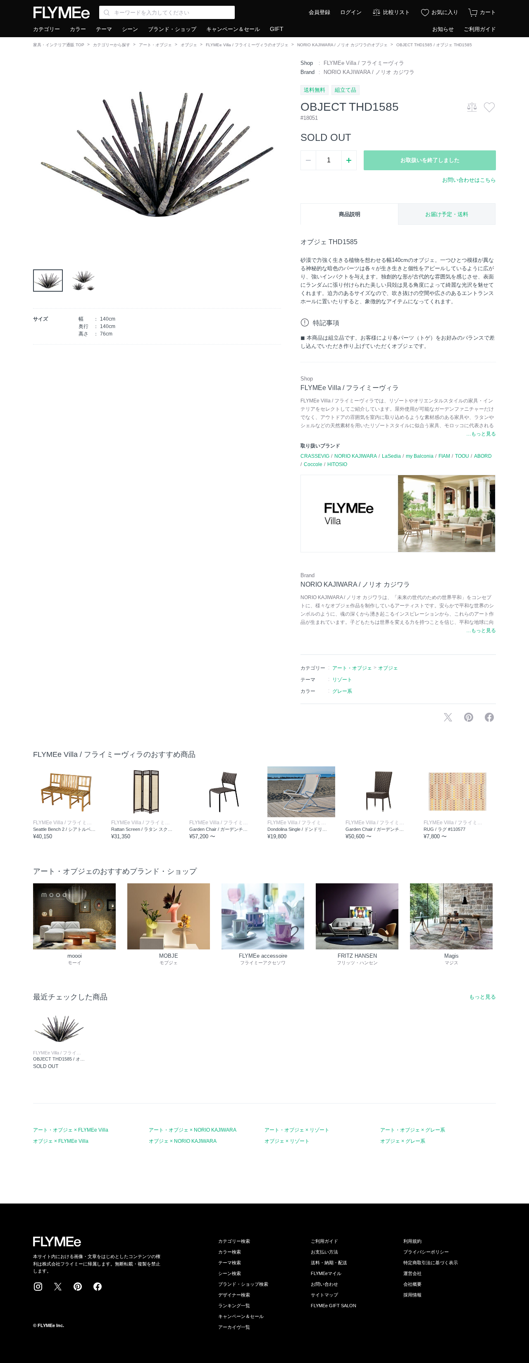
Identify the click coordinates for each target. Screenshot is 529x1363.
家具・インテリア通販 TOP (58, 45)
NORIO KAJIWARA (355, 456)
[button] (39, 152)
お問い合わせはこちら (469, 180)
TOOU (462, 456)
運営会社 (412, 1273)
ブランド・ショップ (172, 29)
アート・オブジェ (155, 45)
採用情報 (412, 1294)
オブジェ (189, 45)
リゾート (342, 680)
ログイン (351, 12)
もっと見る (482, 997)
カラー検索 (229, 1251)
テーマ (104, 29)
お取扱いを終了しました (430, 160)
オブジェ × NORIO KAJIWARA (183, 1141)
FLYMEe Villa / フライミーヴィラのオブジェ (247, 45)
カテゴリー (46, 29)
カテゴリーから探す (111, 45)
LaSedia (391, 456)
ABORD (483, 456)
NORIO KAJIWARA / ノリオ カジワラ (369, 72)
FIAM (444, 456)
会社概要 (412, 1284)
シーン (130, 29)
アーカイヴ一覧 (234, 1327)
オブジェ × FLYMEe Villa (60, 1141)
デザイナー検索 (234, 1294)
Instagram (38, 1287)
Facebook (97, 1287)
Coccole (313, 464)
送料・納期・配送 (329, 1262)
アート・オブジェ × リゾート (296, 1130)
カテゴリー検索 (234, 1241)
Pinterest (78, 1287)
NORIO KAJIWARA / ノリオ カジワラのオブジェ (342, 45)
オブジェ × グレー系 (402, 1141)
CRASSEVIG (314, 456)
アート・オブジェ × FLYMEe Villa (70, 1130)
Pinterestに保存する (468, 717)
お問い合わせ (324, 1284)
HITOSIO (337, 464)
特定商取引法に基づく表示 (430, 1262)
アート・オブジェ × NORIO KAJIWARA (192, 1130)
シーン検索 (229, 1273)
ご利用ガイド (480, 29)
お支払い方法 (324, 1251)
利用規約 (412, 1241)
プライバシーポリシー (426, 1251)
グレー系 (342, 691)
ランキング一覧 (234, 1305)
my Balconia (420, 456)
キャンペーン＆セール (233, 29)
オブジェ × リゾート (287, 1141)
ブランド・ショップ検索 (243, 1284)
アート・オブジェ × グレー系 (412, 1130)
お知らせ (443, 29)
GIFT (277, 29)
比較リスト (396, 12)
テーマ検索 (229, 1262)
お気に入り (444, 12)
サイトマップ (324, 1294)
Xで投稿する (448, 717)
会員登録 (319, 12)
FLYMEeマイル (326, 1273)
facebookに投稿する (489, 717)
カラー (78, 29)
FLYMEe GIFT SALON (333, 1305)
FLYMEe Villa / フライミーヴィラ (364, 63)
